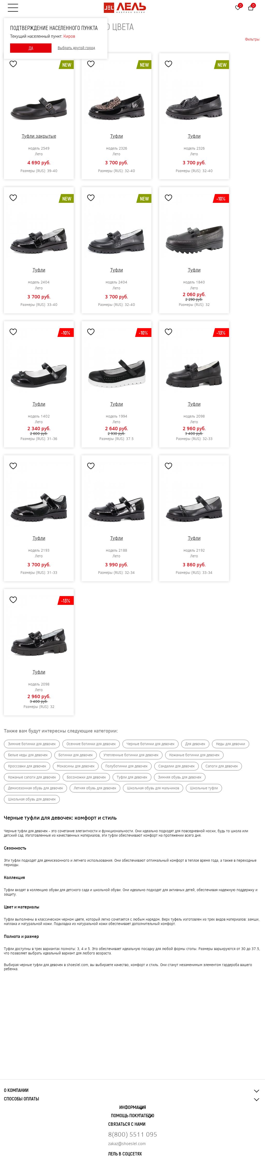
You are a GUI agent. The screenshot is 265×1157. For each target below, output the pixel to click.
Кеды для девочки (230, 744)
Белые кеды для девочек (28, 755)
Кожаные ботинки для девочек (194, 755)
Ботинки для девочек (75, 755)
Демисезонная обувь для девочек (35, 788)
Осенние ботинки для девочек (91, 744)
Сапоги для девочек (221, 766)
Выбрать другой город (76, 48)
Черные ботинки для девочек (150, 744)
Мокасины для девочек (75, 766)
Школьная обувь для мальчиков (153, 788)
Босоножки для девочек (86, 777)
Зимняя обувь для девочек (179, 777)
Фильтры (252, 39)
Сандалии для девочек (176, 766)
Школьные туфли (204, 788)
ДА (30, 48)
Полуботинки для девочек (126, 766)
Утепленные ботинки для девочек (131, 755)
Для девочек (195, 744)
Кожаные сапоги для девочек (32, 777)
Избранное (240, 5)
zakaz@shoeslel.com (127, 1143)
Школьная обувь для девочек (32, 799)
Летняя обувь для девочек (95, 788)
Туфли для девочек (132, 777)
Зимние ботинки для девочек (32, 744)
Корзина (253, 5)
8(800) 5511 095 (132, 1134)
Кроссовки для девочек (27, 766)
